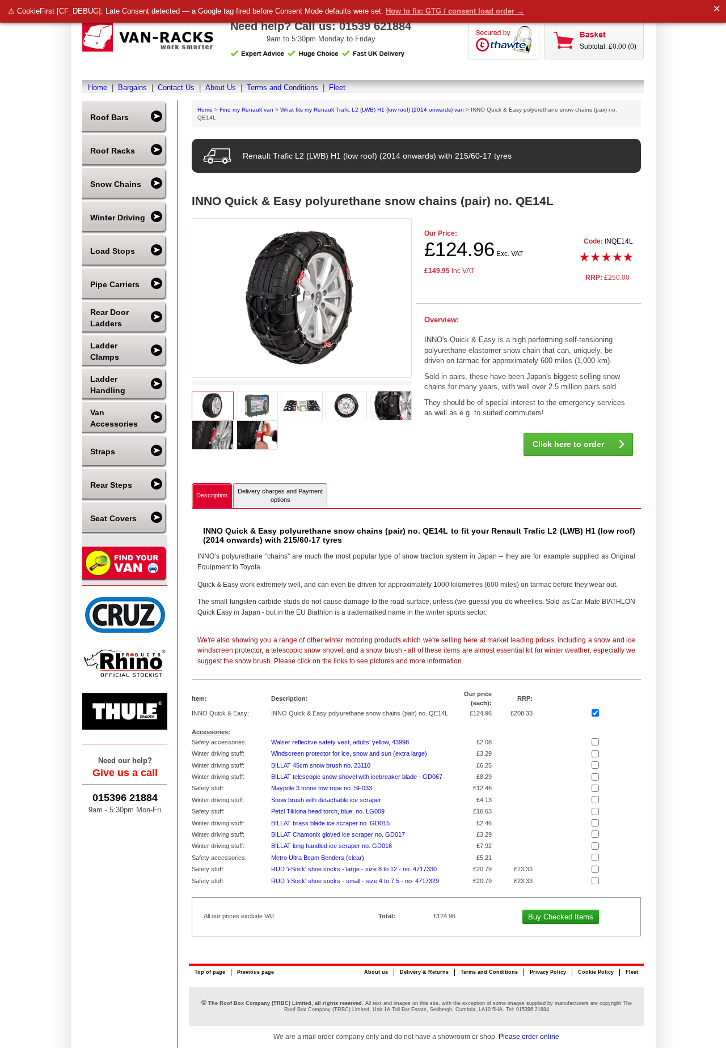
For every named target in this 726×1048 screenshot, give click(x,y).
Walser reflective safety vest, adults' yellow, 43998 (340, 742)
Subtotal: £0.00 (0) (608, 46)
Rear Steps (111, 484)
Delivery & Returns (424, 972)
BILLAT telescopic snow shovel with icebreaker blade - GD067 (356, 776)
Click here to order (568, 444)
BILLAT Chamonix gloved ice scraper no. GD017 (338, 834)
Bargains (132, 87)
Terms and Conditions (282, 87)
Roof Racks (112, 150)
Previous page (255, 972)
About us (376, 972)
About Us (220, 87)
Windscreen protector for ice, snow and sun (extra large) (349, 753)
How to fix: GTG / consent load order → (455, 11)
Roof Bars (109, 117)
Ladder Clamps (104, 351)
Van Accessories (114, 418)
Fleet (337, 87)
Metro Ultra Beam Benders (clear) (317, 857)
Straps (102, 451)
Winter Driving (117, 217)
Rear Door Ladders (109, 318)
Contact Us (176, 87)
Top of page (210, 972)
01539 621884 (375, 26)
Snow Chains (115, 184)
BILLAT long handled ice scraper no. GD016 (331, 845)
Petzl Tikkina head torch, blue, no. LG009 (328, 811)
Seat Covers (113, 518)
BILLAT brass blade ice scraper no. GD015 (330, 823)
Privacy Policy (548, 972)
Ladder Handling (107, 384)
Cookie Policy (596, 972)
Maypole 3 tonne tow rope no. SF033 (321, 788)
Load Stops (112, 250)
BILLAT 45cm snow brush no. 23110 (320, 765)
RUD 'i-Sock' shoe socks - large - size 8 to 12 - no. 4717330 (354, 869)
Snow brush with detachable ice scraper (326, 799)
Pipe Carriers (115, 284)
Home (97, 87)
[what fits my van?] (124, 580)
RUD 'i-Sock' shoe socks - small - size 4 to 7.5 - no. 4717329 (355, 880)
